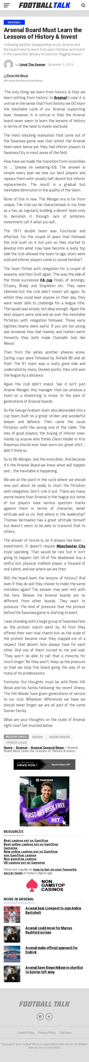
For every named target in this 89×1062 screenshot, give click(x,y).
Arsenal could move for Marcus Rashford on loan (48, 930)
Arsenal (60, 97)
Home (8, 747)
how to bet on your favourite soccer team (40, 871)
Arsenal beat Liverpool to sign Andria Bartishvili (53, 910)
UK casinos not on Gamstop (24, 862)
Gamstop (10, 847)
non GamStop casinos (20, 855)
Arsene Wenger (59, 737)
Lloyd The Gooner (32, 64)
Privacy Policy (47, 1032)
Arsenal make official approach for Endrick (51, 950)
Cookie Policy (26, 1032)
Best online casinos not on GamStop (31, 844)
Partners (66, 1032)
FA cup (46, 280)
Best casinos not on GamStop (26, 840)
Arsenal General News (47, 747)
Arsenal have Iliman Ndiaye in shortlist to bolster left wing (54, 969)
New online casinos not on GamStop (31, 851)
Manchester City (71, 546)
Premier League (16, 742)
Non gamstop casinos (20, 858)
